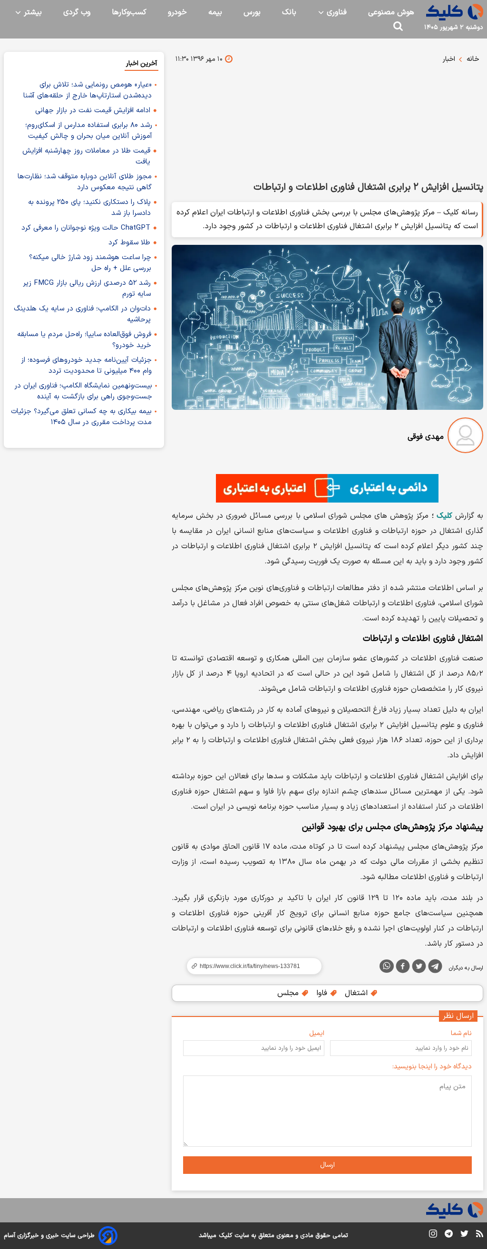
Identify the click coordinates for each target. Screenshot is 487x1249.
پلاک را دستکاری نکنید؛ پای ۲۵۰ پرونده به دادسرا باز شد (89, 208)
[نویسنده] (465, 437)
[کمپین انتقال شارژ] (327, 488)
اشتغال (357, 993)
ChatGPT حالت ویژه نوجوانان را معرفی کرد (85, 228)
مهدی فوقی (426, 437)
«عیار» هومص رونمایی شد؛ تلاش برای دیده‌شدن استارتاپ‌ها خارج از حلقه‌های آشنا (87, 90)
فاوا (323, 993)
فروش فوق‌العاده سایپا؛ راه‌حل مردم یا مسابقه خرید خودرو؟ (84, 340)
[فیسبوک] (403, 968)
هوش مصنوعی (391, 12)
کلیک (444, 516)
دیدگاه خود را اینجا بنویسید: (432, 1067)
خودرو (177, 12)
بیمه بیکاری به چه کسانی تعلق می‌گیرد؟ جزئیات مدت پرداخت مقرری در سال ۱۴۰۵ (81, 417)
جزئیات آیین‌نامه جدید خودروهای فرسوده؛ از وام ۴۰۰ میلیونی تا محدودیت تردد (86, 366)
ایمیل (316, 1033)
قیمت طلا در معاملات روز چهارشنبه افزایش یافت (86, 156)
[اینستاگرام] (433, 1235)
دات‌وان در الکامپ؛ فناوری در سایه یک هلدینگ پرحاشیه (82, 314)
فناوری (335, 12)
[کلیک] (454, 12)
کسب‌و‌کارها (129, 12)
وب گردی (76, 12)
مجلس (289, 993)
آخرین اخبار (141, 63)
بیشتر (31, 12)
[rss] (479, 1235)
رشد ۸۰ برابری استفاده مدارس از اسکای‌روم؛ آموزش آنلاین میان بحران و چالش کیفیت (88, 131)
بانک (289, 12)
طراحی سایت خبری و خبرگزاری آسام (49, 1235)
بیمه (215, 12)
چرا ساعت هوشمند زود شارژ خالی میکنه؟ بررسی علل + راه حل (90, 263)
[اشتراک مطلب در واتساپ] (387, 966)
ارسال (327, 1165)
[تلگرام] (435, 968)
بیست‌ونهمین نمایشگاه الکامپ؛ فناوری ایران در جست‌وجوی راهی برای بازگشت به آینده (83, 391)
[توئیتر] (419, 968)
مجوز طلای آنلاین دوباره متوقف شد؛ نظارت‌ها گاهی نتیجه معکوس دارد (85, 182)
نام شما (461, 1033)
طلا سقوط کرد (129, 242)
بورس (252, 12)
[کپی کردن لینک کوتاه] (250, 966)
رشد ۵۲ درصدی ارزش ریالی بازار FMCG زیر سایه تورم (87, 289)
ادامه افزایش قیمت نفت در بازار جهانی (92, 110)
